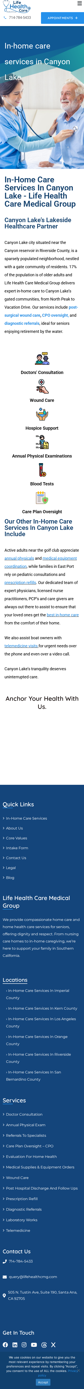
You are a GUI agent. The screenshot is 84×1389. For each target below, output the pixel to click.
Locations (15, 979)
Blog (10, 878)
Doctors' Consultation (42, 372)
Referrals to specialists (26, 1135)
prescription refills (20, 582)
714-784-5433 (21, 1261)
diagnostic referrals (21, 323)
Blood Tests (42, 484)
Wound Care (42, 400)
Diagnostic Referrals (24, 1209)
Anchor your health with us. (42, 702)
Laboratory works (21, 1220)
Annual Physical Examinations (42, 456)
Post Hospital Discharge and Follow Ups (42, 1188)
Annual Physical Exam (25, 1125)
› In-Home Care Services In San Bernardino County (33, 1076)
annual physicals (19, 558)
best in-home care (63, 615)
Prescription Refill (22, 1199)
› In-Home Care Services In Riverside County (38, 1058)
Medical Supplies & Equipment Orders (40, 1167)
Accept (43, 1382)
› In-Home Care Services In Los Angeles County (41, 1022)
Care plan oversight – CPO (29, 1146)
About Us (14, 828)
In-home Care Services (26, 818)
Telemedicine (18, 1230)
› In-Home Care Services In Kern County (41, 1008)
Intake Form (17, 848)
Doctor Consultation (24, 1114)
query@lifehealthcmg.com (33, 1277)
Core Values (16, 838)
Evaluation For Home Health (31, 1157)
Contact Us (16, 858)
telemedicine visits (21, 646)
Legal (11, 868)
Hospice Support (42, 428)
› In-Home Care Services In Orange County (37, 1040)
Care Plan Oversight (42, 511)
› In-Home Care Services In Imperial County (37, 994)
